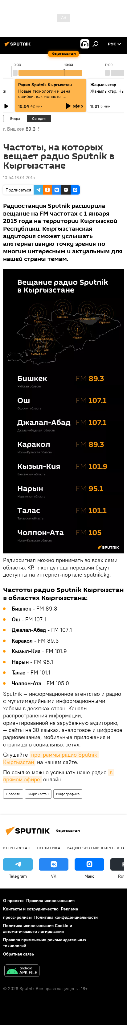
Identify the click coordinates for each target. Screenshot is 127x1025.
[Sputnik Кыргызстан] (18, 46)
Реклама (69, 909)
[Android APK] (22, 971)
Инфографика (68, 794)
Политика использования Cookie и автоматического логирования (37, 928)
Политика (48, 848)
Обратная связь (18, 954)
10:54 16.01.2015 (19, 177)
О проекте (13, 900)
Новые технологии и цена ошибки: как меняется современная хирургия (44, 96)
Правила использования (50, 900)
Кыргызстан (38, 794)
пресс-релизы (17, 917)
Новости (13, 794)
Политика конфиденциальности (66, 917)
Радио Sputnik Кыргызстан (45, 84)
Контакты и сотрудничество (31, 909)
